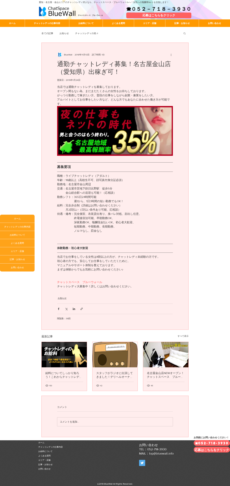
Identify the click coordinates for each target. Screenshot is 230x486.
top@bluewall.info (161, 453)
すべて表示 (183, 336)
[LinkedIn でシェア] (73, 308)
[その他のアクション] (171, 55)
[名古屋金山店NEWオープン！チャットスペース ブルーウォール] (165, 354)
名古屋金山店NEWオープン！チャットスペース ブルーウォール (165, 375)
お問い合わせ (17, 267)
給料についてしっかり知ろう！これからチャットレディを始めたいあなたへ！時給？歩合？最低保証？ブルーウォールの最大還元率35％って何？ (63, 375)
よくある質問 (17, 243)
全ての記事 (47, 33)
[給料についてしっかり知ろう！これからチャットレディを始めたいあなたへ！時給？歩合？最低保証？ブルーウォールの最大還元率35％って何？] (64, 354)
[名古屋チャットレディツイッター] (142, 463)
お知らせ (64, 33)
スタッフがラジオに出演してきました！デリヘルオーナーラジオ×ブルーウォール (114, 375)
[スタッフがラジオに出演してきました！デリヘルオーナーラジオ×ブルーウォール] (115, 354)
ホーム (17, 218)
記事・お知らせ (17, 259)
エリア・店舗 (17, 251)
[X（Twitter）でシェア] (66, 308)
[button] (184, 33)
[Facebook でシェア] (58, 308)
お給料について (17, 235)
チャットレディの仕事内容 (17, 226)
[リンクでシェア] (81, 308)
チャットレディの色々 (87, 33)
